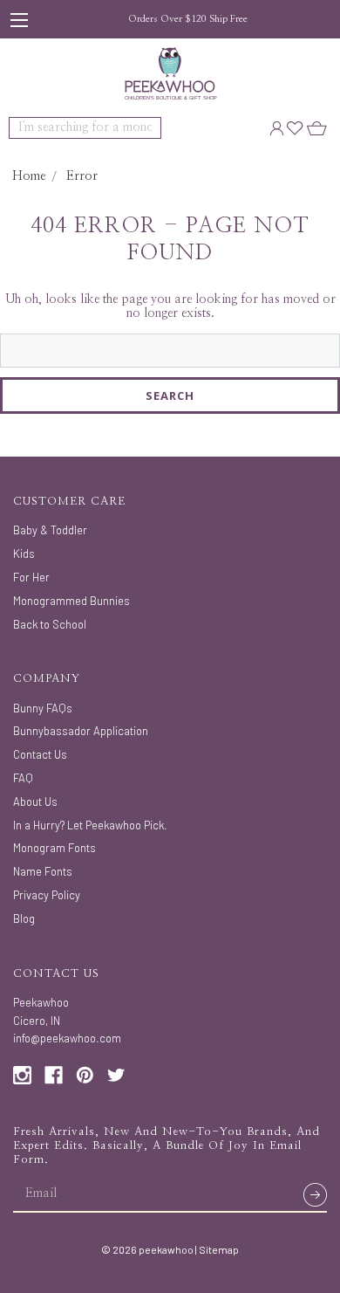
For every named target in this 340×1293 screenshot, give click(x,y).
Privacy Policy (46, 895)
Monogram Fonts (54, 848)
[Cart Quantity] (317, 128)
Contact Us (40, 754)
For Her (31, 577)
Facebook (53, 1075)
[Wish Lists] (295, 128)
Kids (24, 554)
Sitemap (219, 1249)
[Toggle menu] (19, 19)
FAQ (23, 778)
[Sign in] (276, 128)
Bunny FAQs (42, 708)
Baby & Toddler (50, 530)
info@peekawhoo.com (67, 1038)
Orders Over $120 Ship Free (188, 19)
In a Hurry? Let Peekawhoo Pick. (90, 825)
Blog (24, 918)
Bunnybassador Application (80, 731)
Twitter (116, 1075)
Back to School (49, 624)
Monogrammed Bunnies (71, 601)
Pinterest (85, 1075)
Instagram (22, 1075)
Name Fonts (42, 871)
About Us (35, 801)
